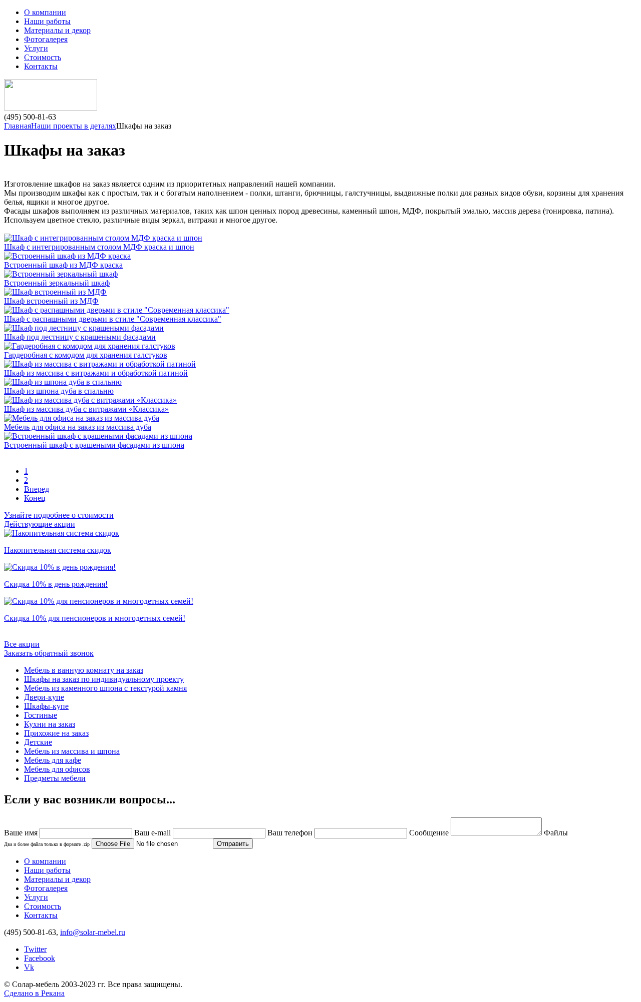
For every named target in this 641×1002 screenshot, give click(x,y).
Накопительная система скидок (57, 550)
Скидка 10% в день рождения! (56, 584)
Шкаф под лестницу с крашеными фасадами (80, 337)
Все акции (22, 644)
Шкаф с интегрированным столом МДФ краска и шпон (99, 247)
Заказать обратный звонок (49, 653)
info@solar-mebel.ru (92, 932)
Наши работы (47, 21)
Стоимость (42, 57)
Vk (29, 967)
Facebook (39, 958)
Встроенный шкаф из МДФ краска (63, 265)
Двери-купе (44, 697)
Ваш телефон (289, 832)
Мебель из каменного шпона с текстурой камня (105, 688)
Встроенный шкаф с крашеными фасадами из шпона (94, 445)
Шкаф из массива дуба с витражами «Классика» (86, 409)
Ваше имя (21, 832)
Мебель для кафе (52, 760)
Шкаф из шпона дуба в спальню (59, 391)
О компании (45, 12)
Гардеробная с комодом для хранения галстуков (85, 355)
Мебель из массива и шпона (72, 751)
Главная (17, 126)
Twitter (35, 949)
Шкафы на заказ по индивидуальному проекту (104, 679)
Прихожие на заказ (56, 733)
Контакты (41, 66)
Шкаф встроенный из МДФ (51, 301)
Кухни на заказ (49, 724)
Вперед (36, 489)
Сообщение (429, 832)
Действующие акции (39, 524)
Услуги (36, 48)
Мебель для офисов (57, 769)
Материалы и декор (57, 30)
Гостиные (40, 715)
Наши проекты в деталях (73, 126)
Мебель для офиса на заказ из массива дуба (77, 427)
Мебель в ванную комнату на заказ (83, 670)
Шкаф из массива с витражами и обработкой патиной (96, 373)
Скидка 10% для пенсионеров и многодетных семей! (94, 618)
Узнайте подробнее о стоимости (59, 515)
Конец (35, 498)
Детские (38, 742)
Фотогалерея (46, 39)
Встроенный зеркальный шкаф (57, 283)
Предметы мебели (55, 778)
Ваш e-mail (152, 832)
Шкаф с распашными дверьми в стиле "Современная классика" (112, 319)
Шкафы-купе (46, 706)
